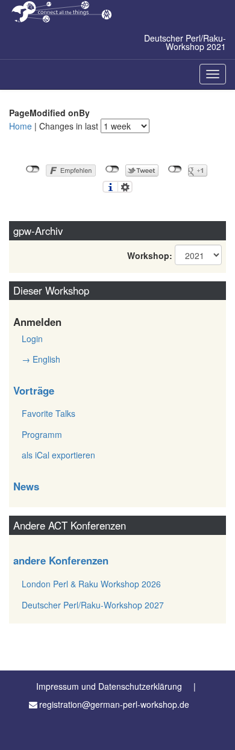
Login (32, 339)
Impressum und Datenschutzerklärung (109, 686)
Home (20, 126)
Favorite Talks (48, 413)
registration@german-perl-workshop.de (114, 704)
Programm (42, 434)
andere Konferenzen (60, 560)
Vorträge (33, 390)
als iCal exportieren (58, 455)
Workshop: (149, 255)
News (26, 486)
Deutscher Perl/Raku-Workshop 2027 (93, 605)
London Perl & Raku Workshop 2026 (91, 584)
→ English (41, 359)
